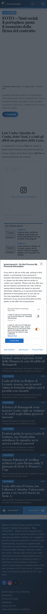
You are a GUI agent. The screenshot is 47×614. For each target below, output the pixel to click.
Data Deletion (9, 350)
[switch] (37, 316)
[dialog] (23, 307)
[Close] (42, 264)
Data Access (23, 350)
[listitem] (23, 309)
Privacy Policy (37, 350)
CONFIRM (14, 341)
